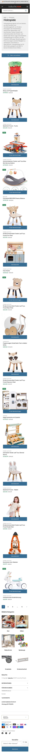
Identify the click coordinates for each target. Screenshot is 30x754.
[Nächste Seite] (14, 594)
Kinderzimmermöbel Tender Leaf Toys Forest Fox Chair (14, 230)
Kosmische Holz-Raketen (10, 546)
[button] (2, 6)
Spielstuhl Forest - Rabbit (10, 476)
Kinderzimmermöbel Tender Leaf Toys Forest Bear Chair (14, 300)
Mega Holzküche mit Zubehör (11, 406)
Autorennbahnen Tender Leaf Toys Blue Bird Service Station (13, 160)
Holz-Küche (6, 265)
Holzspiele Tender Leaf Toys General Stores (13, 441)
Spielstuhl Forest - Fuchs (10, 125)
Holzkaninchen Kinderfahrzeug (12, 580)
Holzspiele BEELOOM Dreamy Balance (14, 195)
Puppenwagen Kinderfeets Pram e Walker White (13, 335)
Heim (5, 17)
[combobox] (14, 10)
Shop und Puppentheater (10, 91)
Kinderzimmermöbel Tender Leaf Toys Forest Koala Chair (14, 511)
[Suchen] (25, 10)
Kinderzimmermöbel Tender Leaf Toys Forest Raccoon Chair (14, 371)
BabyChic (10, 678)
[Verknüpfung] (14, 2)
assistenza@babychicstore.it (9, 702)
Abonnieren (14, 749)
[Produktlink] (14, 79)
